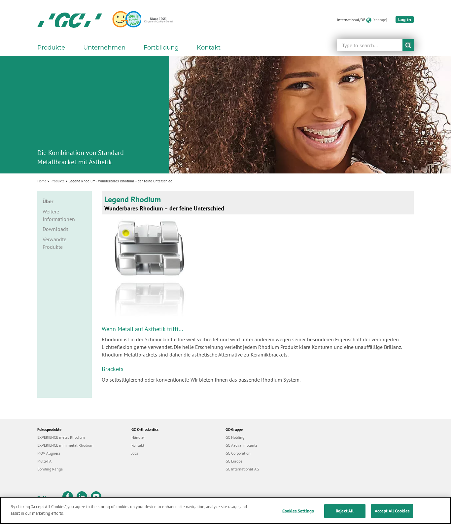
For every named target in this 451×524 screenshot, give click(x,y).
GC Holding (235, 437)
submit (408, 45)
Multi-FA (44, 461)
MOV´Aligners (48, 453)
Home (42, 181)
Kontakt (209, 47)
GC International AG (242, 469)
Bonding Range (50, 469)
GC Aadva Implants (241, 445)
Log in (404, 19)
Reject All (345, 511)
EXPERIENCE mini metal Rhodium (65, 445)
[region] (225, 510)
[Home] (70, 20)
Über (48, 201)
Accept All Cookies (392, 511)
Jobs (134, 453)
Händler (138, 437)
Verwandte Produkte (54, 243)
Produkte (58, 181)
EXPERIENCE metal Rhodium (61, 437)
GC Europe (234, 461)
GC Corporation (238, 453)
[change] (379, 19)
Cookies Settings (298, 511)
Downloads (55, 229)
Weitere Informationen (59, 215)
